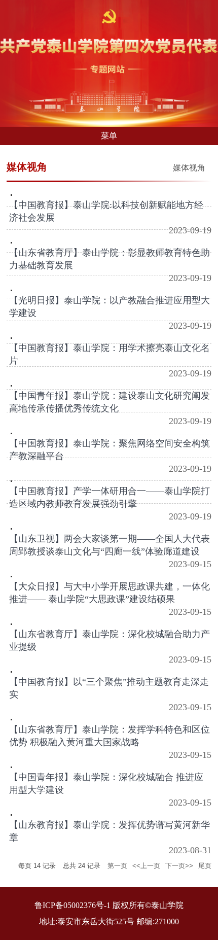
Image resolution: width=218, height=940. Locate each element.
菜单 (109, 135)
